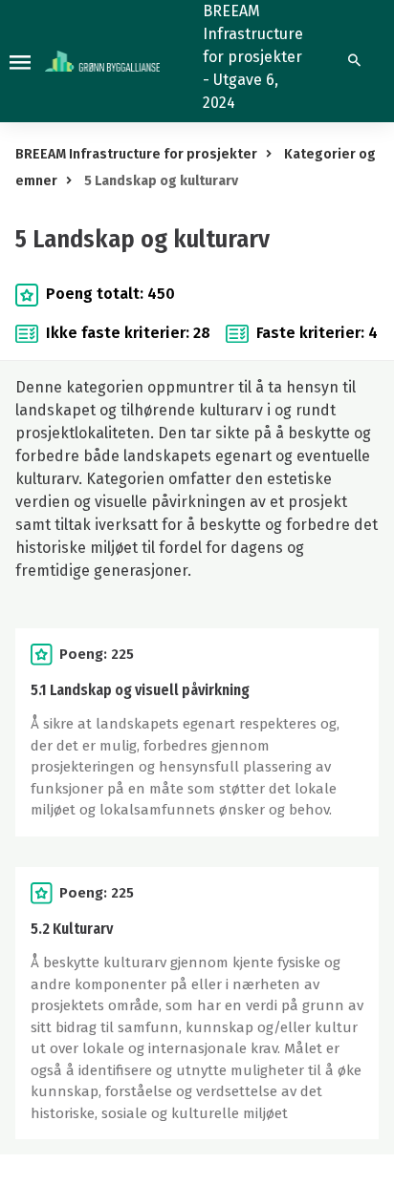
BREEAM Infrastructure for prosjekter (136, 154)
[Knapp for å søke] (354, 61)
